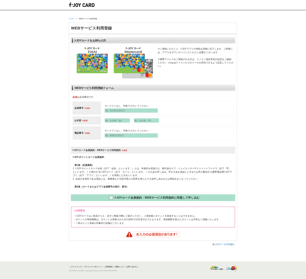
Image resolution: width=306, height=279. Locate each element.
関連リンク (119, 267)
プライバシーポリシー (93, 267)
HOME (71, 19)
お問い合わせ (131, 267)
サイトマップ (76, 267)
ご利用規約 (108, 267)
